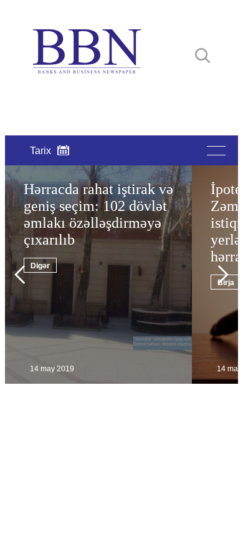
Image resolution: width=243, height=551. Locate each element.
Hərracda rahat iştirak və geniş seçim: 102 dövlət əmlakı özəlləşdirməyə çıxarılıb (98, 214)
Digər (40, 265)
